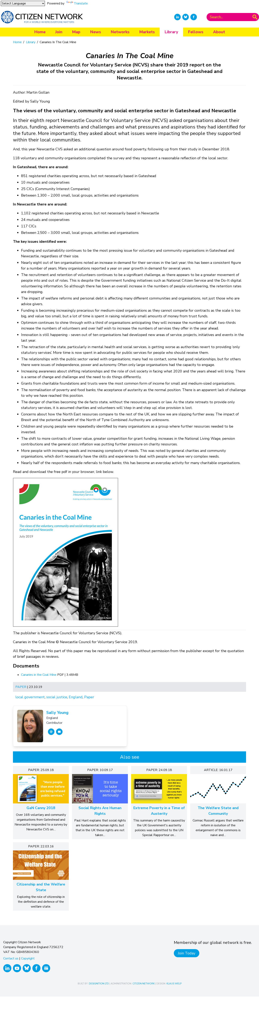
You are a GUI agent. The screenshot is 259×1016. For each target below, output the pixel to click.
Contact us (10, 958)
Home (40, 32)
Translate (81, 3)
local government (30, 697)
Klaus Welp (174, 983)
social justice (56, 697)
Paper (20, 687)
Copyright (28, 958)
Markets (147, 32)
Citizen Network (144, 983)
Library (171, 32)
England (76, 697)
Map (76, 32)
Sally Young (57, 712)
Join (58, 32)
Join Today (186, 953)
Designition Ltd (99, 983)
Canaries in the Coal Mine (39, 675)
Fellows (195, 32)
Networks (120, 32)
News (95, 32)
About (219, 32)
